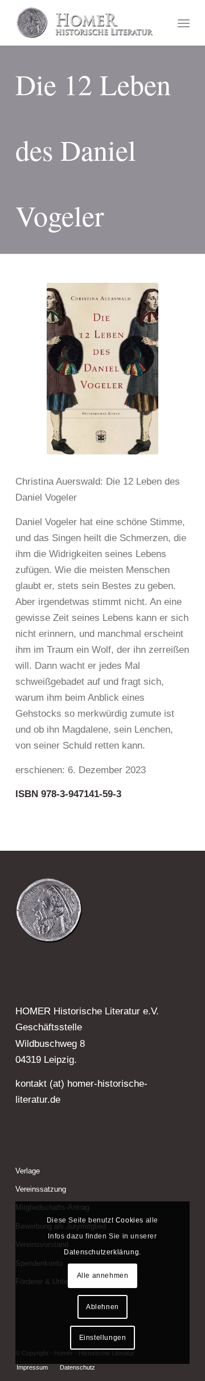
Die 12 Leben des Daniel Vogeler (93, 149)
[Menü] (184, 22)
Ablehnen (102, 1307)
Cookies (130, 1220)
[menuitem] (184, 22)
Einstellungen (102, 1338)
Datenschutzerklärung (101, 1252)
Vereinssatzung (40, 1189)
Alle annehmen (103, 1276)
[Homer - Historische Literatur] (85, 23)
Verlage (27, 1171)
